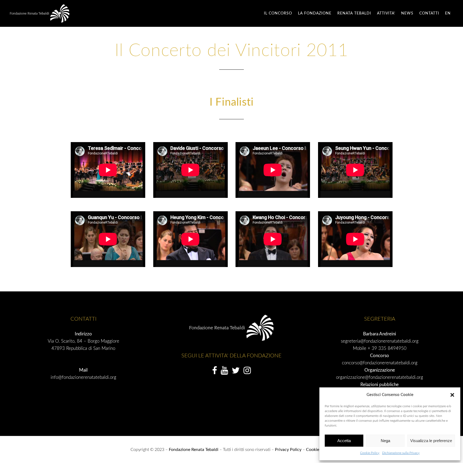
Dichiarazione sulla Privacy (401, 452)
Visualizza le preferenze (431, 440)
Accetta (344, 440)
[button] (452, 395)
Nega (385, 440)
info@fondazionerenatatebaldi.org (83, 377)
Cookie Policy (369, 452)
